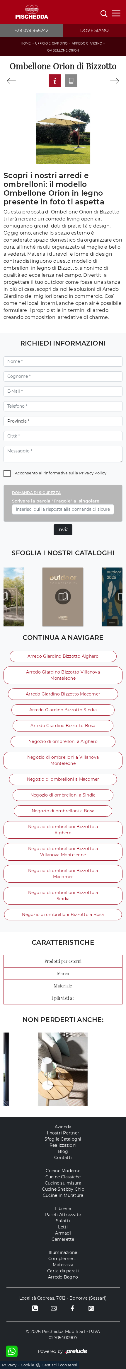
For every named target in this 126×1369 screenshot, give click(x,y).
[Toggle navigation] (116, 12)
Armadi (63, 1233)
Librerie (63, 1208)
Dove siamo (94, 30)
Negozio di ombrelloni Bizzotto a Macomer (63, 873)
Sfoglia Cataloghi (63, 1139)
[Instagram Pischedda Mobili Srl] (91, 1308)
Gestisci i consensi (59, 1365)
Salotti (63, 1220)
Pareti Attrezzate (63, 1214)
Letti (63, 1227)
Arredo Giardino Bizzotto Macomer (63, 694)
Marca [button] (63, 973)
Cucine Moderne (63, 1170)
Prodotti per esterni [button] (63, 961)
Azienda (63, 1126)
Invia (63, 529)
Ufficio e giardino (51, 43)
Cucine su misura (63, 1183)
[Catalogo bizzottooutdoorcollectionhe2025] (63, 596)
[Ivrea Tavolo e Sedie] (11, 80)
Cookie (28, 1365)
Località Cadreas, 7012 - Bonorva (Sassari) (63, 1298)
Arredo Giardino (87, 43)
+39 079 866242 (31, 30)
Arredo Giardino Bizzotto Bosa (62, 725)
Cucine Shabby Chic (63, 1189)
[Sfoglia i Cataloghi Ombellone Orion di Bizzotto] (71, 80)
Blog (63, 1151)
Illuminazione (63, 1252)
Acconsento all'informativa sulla (60, 473)
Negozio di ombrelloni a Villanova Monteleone (63, 760)
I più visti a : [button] (63, 998)
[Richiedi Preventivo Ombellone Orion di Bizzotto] (55, 80)
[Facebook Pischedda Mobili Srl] (72, 1308)
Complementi (63, 1258)
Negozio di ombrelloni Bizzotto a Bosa (63, 914)
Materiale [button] (63, 986)
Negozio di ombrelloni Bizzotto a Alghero (63, 829)
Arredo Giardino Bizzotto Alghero (63, 656)
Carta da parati (63, 1271)
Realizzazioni (63, 1145)
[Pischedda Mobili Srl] (31, 12)
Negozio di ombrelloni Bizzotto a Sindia (63, 895)
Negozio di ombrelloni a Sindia (63, 795)
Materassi (63, 1264)
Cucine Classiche (63, 1177)
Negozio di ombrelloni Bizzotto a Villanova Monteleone (63, 851)
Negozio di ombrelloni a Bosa (63, 810)
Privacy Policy (92, 473)
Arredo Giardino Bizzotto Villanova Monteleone (63, 675)
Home (26, 43)
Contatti (63, 1157)
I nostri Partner (63, 1133)
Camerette (63, 1239)
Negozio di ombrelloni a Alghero (63, 741)
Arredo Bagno (63, 1277)
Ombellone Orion (63, 50)
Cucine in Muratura (63, 1195)
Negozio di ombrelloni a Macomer (63, 779)
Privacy (9, 1365)
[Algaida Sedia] (114, 80)
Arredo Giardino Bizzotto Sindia (63, 709)
